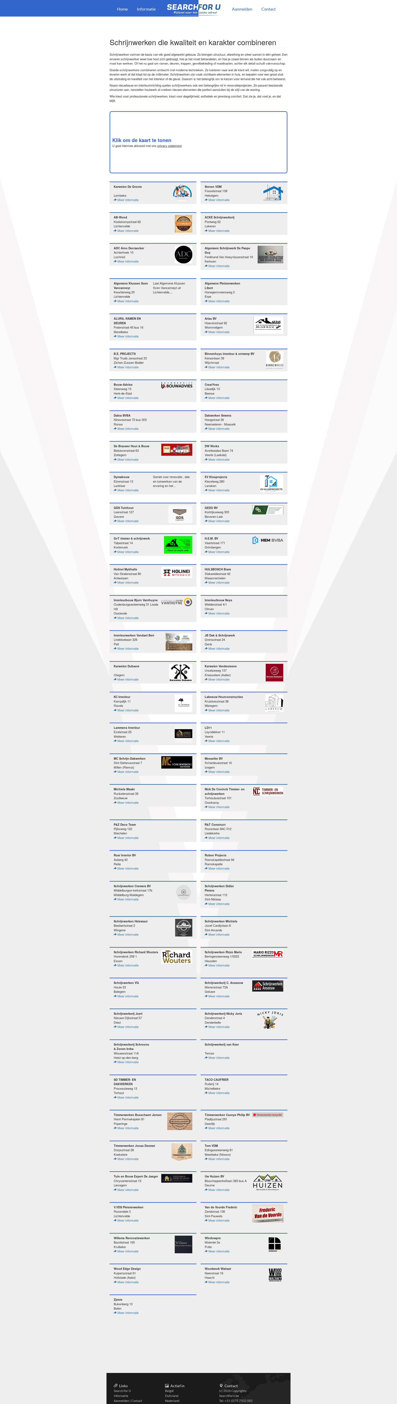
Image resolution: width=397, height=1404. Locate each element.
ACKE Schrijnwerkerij (219, 217)
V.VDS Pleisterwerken (128, 1207)
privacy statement (169, 145)
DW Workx (212, 446)
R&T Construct (215, 824)
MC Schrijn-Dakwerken (130, 758)
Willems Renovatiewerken (132, 1238)
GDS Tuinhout (124, 508)
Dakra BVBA (122, 415)
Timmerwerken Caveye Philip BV (227, 1115)
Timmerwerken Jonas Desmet (134, 1146)
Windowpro (213, 1238)
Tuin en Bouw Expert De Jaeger (136, 1176)
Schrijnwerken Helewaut (131, 921)
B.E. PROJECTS (125, 354)
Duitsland (171, 1396)
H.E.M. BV (211, 538)
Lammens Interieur (127, 728)
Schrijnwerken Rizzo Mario (223, 952)
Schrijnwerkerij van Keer (222, 1044)
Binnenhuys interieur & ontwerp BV (229, 354)
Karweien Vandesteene (221, 666)
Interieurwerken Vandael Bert (134, 635)
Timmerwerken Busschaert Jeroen (138, 1115)
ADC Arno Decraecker (129, 248)
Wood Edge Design (127, 1269)
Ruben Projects (215, 855)
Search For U (122, 1391)
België (169, 1391)
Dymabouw (121, 477)
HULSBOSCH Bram (218, 569)
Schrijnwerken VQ (126, 983)
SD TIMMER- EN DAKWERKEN (125, 1081)
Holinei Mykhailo (125, 569)
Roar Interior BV (125, 855)
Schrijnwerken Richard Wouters (136, 952)
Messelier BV (214, 758)
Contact (268, 8)
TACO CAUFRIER (216, 1079)
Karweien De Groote (128, 186)
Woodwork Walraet (218, 1269)
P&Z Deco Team (125, 824)
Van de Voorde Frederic (221, 1207)
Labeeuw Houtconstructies (224, 697)
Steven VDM (213, 186)
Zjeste (118, 1299)
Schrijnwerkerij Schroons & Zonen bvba (131, 1046)
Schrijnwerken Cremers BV (132, 886)
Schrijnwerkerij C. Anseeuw (224, 983)
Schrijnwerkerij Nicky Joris (223, 1013)
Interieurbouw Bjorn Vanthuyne (136, 600)
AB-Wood (120, 217)
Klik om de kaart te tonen (141, 139)
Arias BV (210, 318)
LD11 (208, 728)
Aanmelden (242, 8)
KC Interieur (122, 697)
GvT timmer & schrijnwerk (132, 538)
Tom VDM (211, 1146)
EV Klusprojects (216, 477)
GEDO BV (211, 508)
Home (122, 8)
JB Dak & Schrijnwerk (220, 635)
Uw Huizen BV (214, 1176)
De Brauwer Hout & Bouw (131, 446)
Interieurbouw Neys (218, 600)
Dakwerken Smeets (218, 415)
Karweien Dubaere (126, 666)
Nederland (172, 1401)
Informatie (146, 8)
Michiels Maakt (124, 789)
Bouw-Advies (123, 384)
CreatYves (212, 384)
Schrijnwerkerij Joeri (128, 1013)
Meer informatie (128, 200)
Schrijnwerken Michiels (221, 921)
